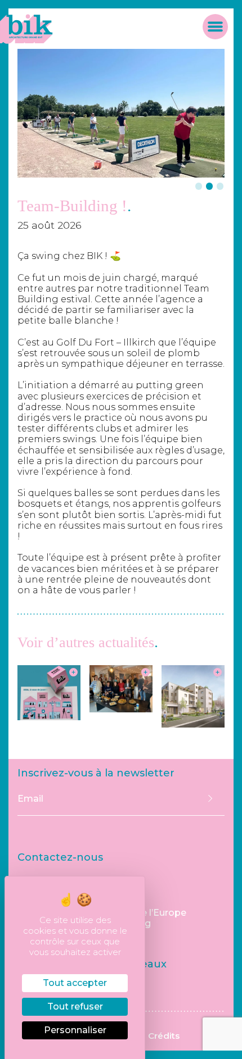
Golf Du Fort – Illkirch (106, 342)
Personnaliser (75, 1030)
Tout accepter (75, 983)
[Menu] (215, 28)
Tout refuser (75, 1006)
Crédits (164, 1035)
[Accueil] (26, 40)
